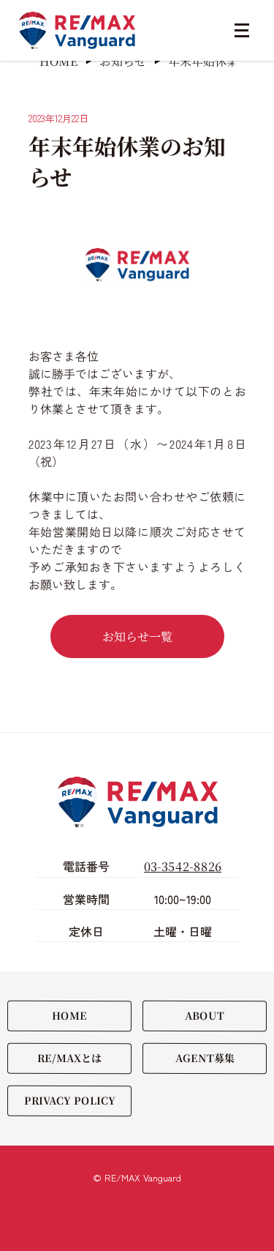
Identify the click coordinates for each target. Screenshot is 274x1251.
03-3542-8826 (182, 866)
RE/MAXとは (69, 1057)
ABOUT (204, 1015)
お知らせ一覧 (137, 636)
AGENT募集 (204, 1057)
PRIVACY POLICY (69, 1100)
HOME (69, 1015)
